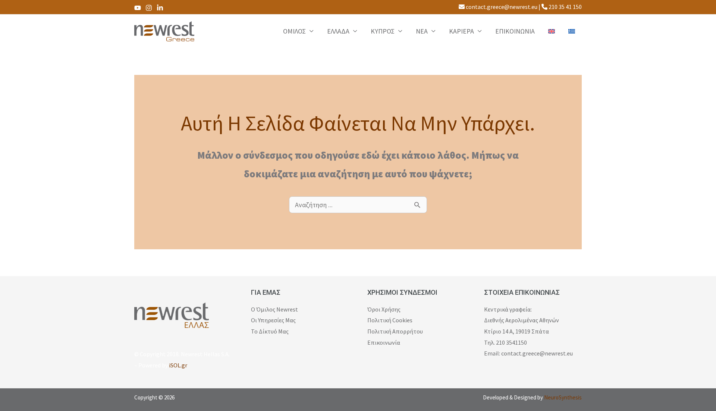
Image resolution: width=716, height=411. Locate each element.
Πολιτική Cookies (389, 320)
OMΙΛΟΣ (294, 31)
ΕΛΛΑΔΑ (338, 31)
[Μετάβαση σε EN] (551, 31)
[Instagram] (148, 7)
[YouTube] (137, 7)
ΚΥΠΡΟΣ (383, 31)
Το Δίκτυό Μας (270, 331)
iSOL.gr (178, 365)
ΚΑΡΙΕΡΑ (461, 31)
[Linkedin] (160, 7)
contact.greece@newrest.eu (501, 6)
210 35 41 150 (564, 6)
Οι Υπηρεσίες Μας (273, 320)
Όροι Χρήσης (384, 309)
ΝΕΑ (422, 31)
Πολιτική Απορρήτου (395, 331)
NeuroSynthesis (563, 397)
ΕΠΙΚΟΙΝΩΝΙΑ (515, 31)
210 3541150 (511, 342)
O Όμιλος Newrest (274, 309)
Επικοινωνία (383, 342)
